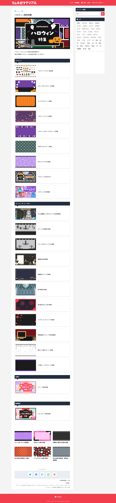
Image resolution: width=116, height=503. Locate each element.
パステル (89, 34)
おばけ (24, 485)
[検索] (103, 14)
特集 (69, 480)
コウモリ (42, 485)
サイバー (79, 31)
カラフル (85, 25)
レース (88, 40)
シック (84, 31)
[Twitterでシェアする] (30, 474)
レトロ (83, 40)
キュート (91, 25)
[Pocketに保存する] (54, 474)
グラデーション (85, 28)
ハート (83, 34)
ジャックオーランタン (58, 485)
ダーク (67, 485)
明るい (88, 43)
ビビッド (79, 37)
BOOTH (88, 2)
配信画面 (79, 48)
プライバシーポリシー (98, 2)
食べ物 (84, 48)
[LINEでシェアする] (48, 474)
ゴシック (48, 485)
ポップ (99, 37)
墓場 (59, 487)
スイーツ (96, 31)
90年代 (78, 23)
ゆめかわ (97, 23)
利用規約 (77, 2)
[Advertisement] (90, 63)
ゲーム (92, 28)
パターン (95, 34)
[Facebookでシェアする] (36, 474)
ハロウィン (49, 487)
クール (78, 28)
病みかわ (87, 45)
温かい (81, 45)
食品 (89, 48)
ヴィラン (18, 485)
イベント (79, 25)
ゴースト (36, 485)
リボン (78, 40)
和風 (97, 40)
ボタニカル (93, 37)
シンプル (90, 31)
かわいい (91, 23)
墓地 (55, 487)
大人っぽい (64, 487)
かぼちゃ (30, 485)
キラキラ (97, 25)
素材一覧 (83, 2)
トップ (71, 2)
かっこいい (84, 23)
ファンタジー (86, 37)
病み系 (93, 45)
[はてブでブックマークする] (42, 474)
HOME (59, 497)
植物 (100, 43)
